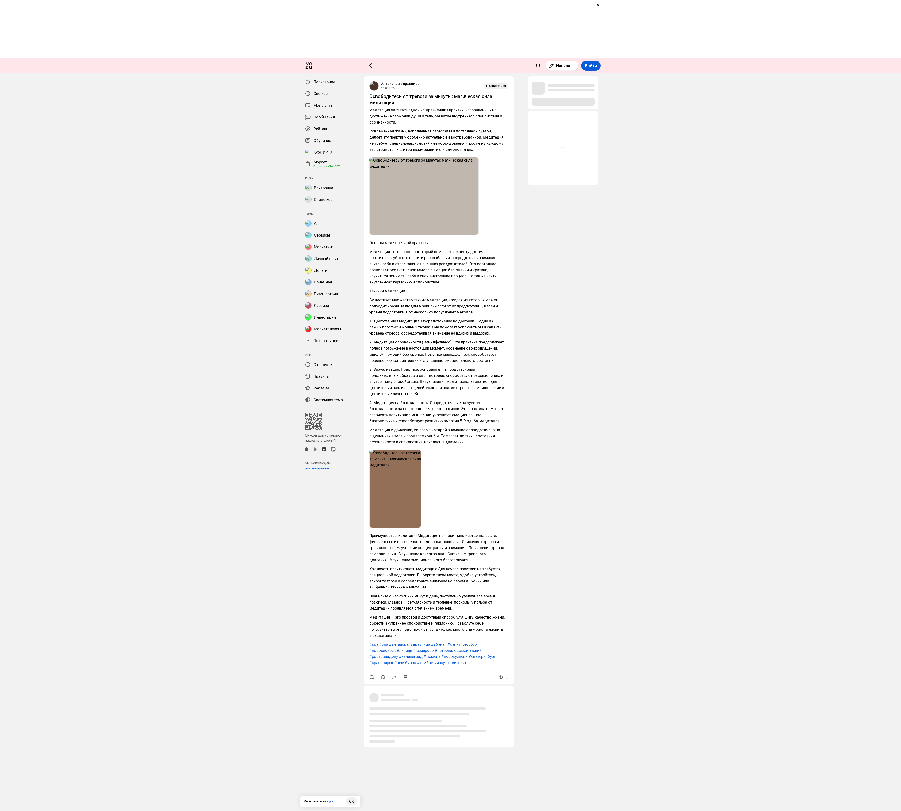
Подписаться (496, 85)
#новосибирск (382, 650)
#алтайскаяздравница (409, 644)
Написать (565, 65)
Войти (591, 65)
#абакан (439, 644)
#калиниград (411, 656)
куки (330, 801)
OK (351, 801)
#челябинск (405, 662)
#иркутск (442, 662)
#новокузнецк (454, 656)
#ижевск (460, 662)
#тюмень (432, 656)
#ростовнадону (383, 656)
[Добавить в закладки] (383, 677)
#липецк (404, 650)
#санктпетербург (462, 644)
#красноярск (381, 662)
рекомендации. (317, 468)
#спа (383, 644)
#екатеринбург (482, 656)
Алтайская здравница (400, 84)
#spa (373, 644)
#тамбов (425, 662)
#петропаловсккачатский (458, 650)
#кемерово (423, 650)
